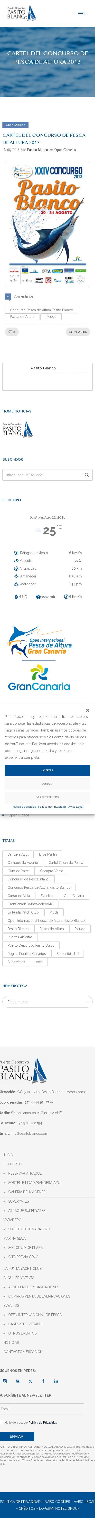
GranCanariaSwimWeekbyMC (30, 904)
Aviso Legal (75, 806)
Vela (39, 962)
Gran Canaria (74, 896)
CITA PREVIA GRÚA (23, 1257)
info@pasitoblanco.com (29, 1133)
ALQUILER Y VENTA (18, 1278)
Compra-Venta (51, 871)
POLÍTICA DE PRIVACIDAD (20, 1502)
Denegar (47, 783)
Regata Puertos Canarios (27, 954)
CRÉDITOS (27, 1508)
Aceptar (47, 770)
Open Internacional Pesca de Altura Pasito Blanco (46, 921)
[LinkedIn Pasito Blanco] (56, 1381)
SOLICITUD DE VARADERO (29, 1229)
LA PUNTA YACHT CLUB (22, 1269)
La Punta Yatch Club (23, 912)
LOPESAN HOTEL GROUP (59, 1508)
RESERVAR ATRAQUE (25, 1173)
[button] (87, 710)
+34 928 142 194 (29, 1123)
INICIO (8, 1155)
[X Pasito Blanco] (30, 1381)
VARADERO (12, 1220)
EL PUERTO (12, 1164)
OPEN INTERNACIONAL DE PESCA (35, 1315)
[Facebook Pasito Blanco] (43, 1381)
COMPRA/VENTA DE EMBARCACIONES (39, 1296)
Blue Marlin (48, 854)
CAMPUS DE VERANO (25, 1324)
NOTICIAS (11, 1342)
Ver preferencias (48, 797)
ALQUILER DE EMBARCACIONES (33, 1287)
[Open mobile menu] (83, 13)
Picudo (51, 317)
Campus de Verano (23, 863)
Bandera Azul (18, 854)
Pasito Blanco (37, 150)
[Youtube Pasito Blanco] (17, 1381)
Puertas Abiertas (20, 937)
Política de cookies (24, 806)
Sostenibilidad (68, 954)
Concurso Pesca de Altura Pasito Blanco (41, 310)
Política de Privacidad (52, 806)
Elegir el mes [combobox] (18, 1002)
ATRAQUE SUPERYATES (26, 1211)
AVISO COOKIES (57, 1502)
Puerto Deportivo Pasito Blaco (31, 945)
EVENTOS (11, 1306)
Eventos (47, 896)
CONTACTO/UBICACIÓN (23, 1352)
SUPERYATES (18, 1201)
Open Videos (19, 815)
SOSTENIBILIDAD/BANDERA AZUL (35, 1183)
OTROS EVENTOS (22, 1333)
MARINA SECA (14, 1238)
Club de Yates (18, 871)
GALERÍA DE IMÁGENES (26, 1192)
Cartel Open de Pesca (66, 863)
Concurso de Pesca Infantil (28, 879)
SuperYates (16, 962)
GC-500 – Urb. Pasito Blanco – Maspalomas (51, 1092)
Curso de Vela (19, 896)
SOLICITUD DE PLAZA (25, 1248)
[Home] (22, 20)
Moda (53, 912)
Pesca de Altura (22, 317)
